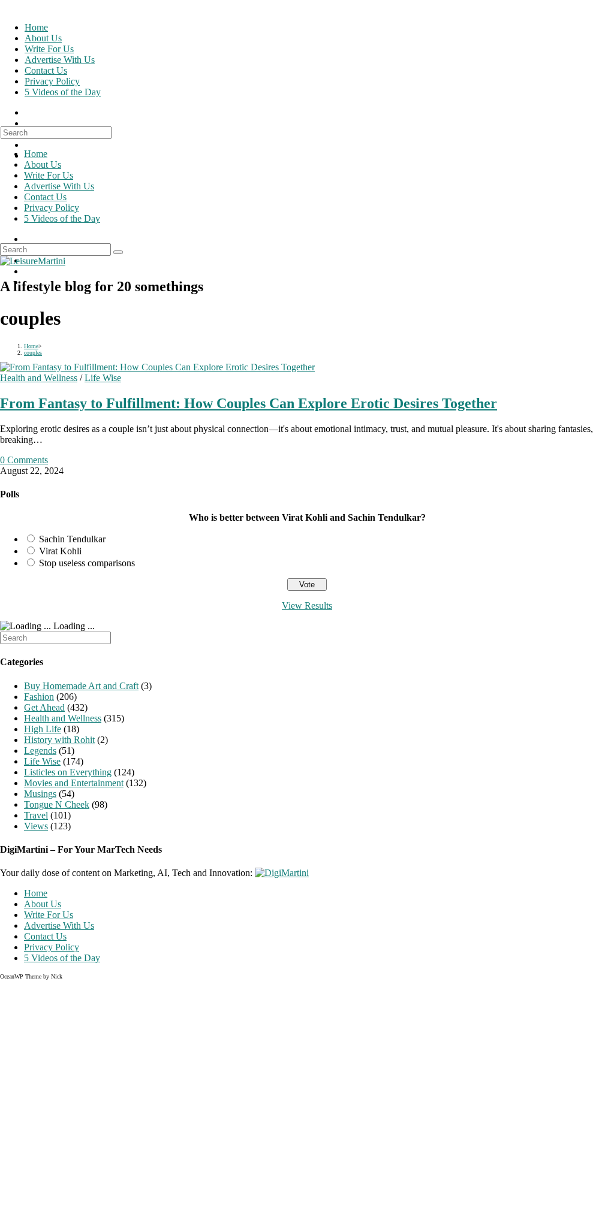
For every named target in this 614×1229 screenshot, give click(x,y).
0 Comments (24, 460)
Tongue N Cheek (56, 804)
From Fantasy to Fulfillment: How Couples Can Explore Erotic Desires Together (248, 403)
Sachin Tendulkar (72, 539)
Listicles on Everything (68, 772)
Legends (40, 750)
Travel (36, 815)
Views (36, 826)
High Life (42, 729)
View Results (307, 605)
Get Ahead (44, 707)
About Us (42, 164)
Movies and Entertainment (74, 783)
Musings (40, 794)
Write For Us (48, 175)
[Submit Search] (118, 252)
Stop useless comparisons (87, 563)
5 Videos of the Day (62, 218)
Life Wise (103, 378)
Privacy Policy (51, 208)
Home (35, 154)
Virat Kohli (60, 551)
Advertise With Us (59, 186)
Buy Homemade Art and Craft (81, 686)
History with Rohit (59, 740)
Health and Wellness (38, 378)
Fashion (39, 696)
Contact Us (45, 197)
